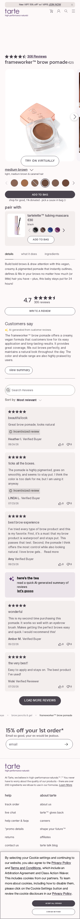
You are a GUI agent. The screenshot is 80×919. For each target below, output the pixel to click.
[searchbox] (43, 390)
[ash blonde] (14, 182)
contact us (12, 845)
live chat (10, 812)
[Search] (66, 12)
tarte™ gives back (52, 812)
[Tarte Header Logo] (17, 13)
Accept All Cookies (54, 903)
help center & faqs (17, 821)
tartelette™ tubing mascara (48, 215)
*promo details (14, 829)
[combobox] (40, 400)
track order (12, 804)
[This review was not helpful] (68, 444)
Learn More (65, 785)
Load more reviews (40, 700)
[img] (7, 56)
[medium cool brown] (55, 182)
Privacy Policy (61, 863)
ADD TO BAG (41, 240)
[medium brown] (45, 182)
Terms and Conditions (26, 868)
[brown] (42, 229)
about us (45, 804)
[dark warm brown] (65, 182)
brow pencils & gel (21, 715)
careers (45, 821)
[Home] (17, 767)
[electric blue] (50, 229)
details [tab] (9, 254)
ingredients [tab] (52, 254)
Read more (51, 552)
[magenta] (57, 229)
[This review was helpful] (60, 444)
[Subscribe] (66, 744)
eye (2, 715)
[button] (51, 12)
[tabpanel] (40, 272)
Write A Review (39, 311)
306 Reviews (37, 56)
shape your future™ (53, 829)
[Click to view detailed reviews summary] (19, 370)
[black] (35, 230)
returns (9, 837)
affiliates (45, 837)
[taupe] (34, 182)
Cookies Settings (53, 911)
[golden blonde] (24, 182)
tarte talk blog (49, 845)
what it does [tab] (29, 254)
